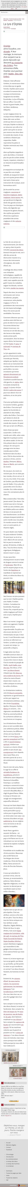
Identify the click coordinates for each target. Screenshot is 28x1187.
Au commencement (12, 1159)
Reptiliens (14, 570)
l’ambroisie (9, 565)
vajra (17, 344)
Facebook (9, 1150)
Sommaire (9, 1171)
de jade (8, 1017)
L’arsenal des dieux (16, 250)
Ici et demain (10, 1166)
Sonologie (13, 28)
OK (16, 9)
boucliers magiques (10, 195)
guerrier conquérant (11, 739)
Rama (16, 737)
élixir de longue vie (10, 1012)
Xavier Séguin (7, 27)
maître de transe (15, 390)
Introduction (10, 1157)
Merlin (12, 464)
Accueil (8, 1143)
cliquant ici (8, 1115)
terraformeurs (8, 992)
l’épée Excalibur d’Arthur (12, 941)
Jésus (5, 464)
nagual (6, 387)
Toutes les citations (12, 1178)
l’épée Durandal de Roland (13, 939)
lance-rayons (15, 197)
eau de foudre (18, 1014)
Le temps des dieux (12, 1161)
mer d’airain (17, 1019)
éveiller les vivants (17, 288)
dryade (7, 51)
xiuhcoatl (7, 346)
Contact (8, 1147)
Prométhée (15, 703)
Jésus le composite (15, 693)
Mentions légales (11, 1145)
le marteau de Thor (16, 936)
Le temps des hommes (13, 1164)
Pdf (7, 1180)
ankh (11, 344)
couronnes (15, 192)
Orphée (7, 46)
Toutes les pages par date (13, 1173)
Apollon (6, 461)
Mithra (19, 461)
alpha (17, 382)
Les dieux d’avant (13, 670)
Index (7, 1175)
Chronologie (9, 1154)
